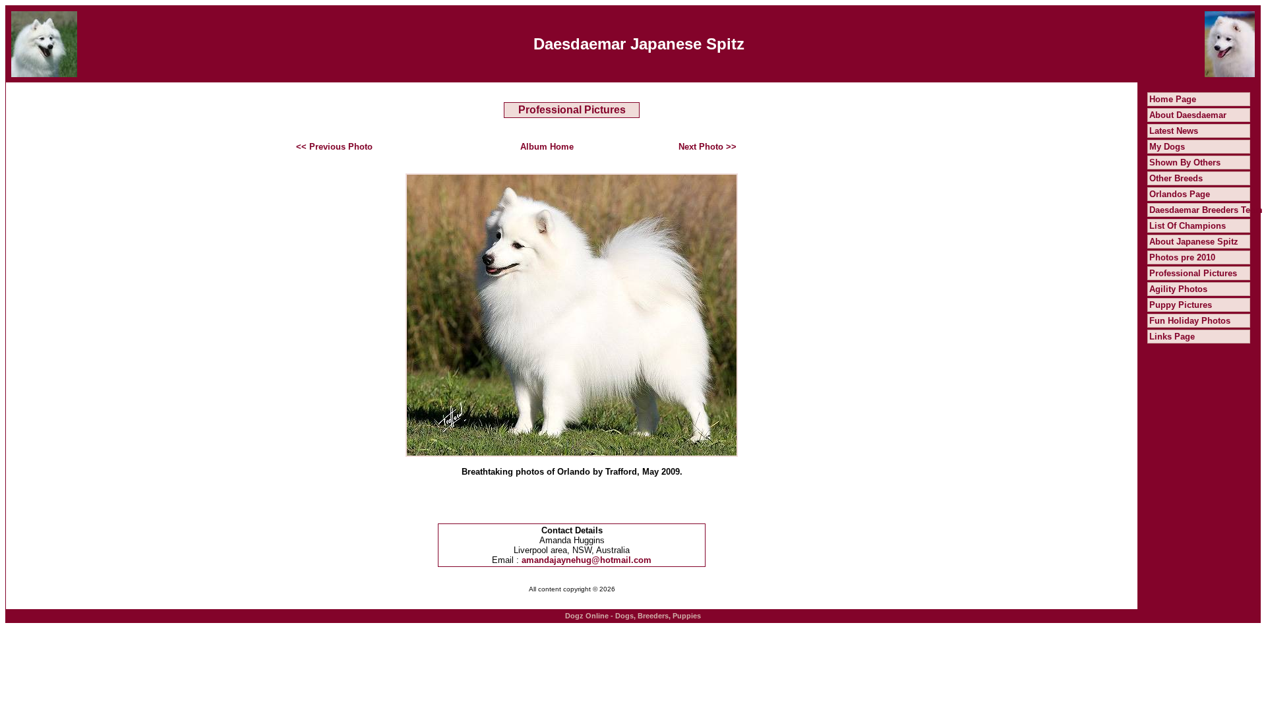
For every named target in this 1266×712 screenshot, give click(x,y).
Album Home (547, 147)
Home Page (1172, 99)
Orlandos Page (1179, 194)
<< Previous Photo (334, 147)
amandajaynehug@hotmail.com (586, 560)
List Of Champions (1187, 226)
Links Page (1172, 336)
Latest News (1173, 131)
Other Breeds (1176, 178)
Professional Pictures (1193, 273)
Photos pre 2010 (1182, 257)
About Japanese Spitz (1193, 242)
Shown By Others (1185, 162)
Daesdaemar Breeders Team (1206, 210)
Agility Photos (1178, 289)
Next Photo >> (707, 147)
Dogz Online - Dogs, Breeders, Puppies (633, 616)
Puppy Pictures (1180, 305)
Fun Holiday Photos (1189, 321)
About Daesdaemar (1187, 115)
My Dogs (1167, 147)
